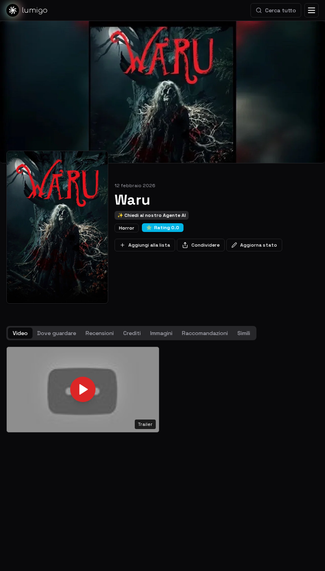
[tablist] (131, 333)
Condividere (205, 245)
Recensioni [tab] (100, 333)
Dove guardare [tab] (56, 333)
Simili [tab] (243, 333)
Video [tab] (20, 333)
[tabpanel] (162, 390)
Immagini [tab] (161, 333)
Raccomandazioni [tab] (205, 333)
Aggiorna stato (258, 245)
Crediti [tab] (132, 333)
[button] (82, 390)
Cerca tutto (280, 10)
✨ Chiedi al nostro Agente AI (151, 215)
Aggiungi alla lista (149, 245)
